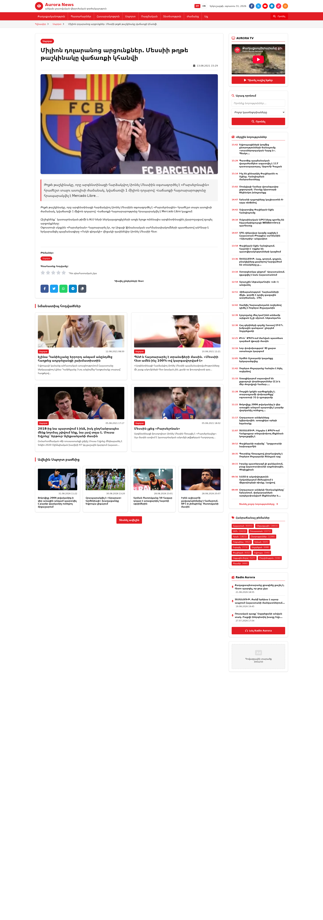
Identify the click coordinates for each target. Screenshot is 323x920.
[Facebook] (251, 6)
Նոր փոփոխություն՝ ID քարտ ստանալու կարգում (257, 349)
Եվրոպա (262, 552)
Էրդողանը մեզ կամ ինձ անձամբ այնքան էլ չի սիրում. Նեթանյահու (260, 316)
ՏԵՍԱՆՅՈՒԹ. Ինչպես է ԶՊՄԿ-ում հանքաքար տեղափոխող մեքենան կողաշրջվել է (261, 433)
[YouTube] (265, 6)
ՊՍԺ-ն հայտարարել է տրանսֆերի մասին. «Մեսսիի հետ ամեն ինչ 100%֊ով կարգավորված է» (176, 359)
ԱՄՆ (239, 531)
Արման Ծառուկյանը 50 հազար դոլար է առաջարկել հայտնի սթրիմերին (152, 500)
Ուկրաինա (241, 541)
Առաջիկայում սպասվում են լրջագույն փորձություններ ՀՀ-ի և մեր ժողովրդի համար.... (259, 381)
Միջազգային (267, 525)
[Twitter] (258, 6)
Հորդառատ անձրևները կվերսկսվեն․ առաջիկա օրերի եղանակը (258, 420)
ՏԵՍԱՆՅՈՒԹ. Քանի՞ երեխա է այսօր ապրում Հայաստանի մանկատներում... (260, 601)
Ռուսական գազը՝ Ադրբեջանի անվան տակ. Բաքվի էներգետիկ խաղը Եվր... (258, 615)
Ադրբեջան (260, 547)
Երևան (261, 541)
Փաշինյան (241, 552)
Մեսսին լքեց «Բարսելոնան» (157, 428)
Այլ (206, 16)
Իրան (240, 536)
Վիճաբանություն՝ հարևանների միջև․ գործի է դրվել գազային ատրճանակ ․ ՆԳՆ (259, 294)
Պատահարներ (81, 16)
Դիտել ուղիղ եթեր (260, 80)
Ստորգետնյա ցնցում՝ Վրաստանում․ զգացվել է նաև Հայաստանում (262, 273)
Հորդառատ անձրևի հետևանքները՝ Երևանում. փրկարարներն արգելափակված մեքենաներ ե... (261, 492)
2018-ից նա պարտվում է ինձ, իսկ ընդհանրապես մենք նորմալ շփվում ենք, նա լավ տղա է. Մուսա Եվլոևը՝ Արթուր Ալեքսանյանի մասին (78, 432)
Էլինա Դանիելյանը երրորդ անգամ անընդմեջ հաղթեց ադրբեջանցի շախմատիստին (75, 359)
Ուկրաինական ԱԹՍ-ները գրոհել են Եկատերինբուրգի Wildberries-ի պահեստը (261, 222)
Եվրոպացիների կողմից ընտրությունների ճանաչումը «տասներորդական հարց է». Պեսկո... (257, 149)
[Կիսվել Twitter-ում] (54, 289)
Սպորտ (130, 16)
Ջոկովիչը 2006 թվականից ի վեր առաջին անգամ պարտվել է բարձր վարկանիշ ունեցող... (261, 407)
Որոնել (260, 121)
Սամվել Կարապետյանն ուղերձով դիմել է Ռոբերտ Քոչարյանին (260, 306)
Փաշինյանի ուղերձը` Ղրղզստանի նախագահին (260, 445)
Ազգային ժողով (244, 558)
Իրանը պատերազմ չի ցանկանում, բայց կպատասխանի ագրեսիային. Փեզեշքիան (261, 466)
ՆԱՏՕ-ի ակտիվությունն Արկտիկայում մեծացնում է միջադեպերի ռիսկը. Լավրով (257, 479)
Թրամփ (240, 563)
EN (204, 6)
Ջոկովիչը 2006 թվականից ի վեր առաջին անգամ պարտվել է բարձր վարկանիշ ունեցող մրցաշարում (57, 502)
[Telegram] (272, 6)
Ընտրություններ (263, 536)
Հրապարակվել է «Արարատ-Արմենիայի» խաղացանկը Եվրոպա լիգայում (104, 500)
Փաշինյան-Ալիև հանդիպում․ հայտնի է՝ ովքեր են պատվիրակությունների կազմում (260, 248)
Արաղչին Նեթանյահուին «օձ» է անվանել (259, 283)
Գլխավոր (40, 24)
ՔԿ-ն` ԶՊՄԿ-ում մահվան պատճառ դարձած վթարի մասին (261, 339)
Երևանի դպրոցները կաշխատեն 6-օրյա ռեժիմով (261, 201)
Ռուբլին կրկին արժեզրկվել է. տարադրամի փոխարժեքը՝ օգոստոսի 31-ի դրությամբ (257, 394)
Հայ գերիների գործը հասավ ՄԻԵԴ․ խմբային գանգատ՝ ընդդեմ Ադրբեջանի (261, 328)
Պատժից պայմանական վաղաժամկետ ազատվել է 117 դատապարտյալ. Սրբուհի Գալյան (260, 163)
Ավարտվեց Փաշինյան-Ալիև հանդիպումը (256, 211)
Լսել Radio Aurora (260, 630)
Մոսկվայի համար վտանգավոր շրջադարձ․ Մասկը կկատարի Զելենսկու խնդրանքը (258, 189)
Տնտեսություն (172, 16)
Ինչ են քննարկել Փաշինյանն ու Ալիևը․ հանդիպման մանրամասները (258, 176)
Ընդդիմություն (269, 558)
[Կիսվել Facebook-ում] (45, 289)
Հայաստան (243, 525)
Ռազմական (149, 16)
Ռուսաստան (260, 531)
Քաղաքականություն (51, 16)
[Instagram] (285, 6)
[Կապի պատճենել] (82, 289)
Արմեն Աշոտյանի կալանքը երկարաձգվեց (256, 360)
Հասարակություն (108, 16)
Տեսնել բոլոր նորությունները (257, 504)
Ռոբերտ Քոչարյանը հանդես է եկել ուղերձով (260, 370)
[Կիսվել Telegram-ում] (73, 289)
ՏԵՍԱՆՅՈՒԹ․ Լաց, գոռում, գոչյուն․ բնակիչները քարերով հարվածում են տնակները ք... (260, 261)
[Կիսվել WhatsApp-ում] (63, 289)
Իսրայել (240, 547)
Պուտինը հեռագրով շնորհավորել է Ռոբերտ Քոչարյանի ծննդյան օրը (261, 455)
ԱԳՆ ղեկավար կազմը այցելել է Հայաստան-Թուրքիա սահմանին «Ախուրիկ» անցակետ (259, 235)
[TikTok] (278, 6)
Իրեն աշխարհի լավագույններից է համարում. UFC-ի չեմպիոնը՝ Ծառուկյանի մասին (200, 502)
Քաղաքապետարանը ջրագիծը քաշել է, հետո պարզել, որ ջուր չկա (259, 586)
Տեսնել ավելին (129, 520)
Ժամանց (193, 16)
